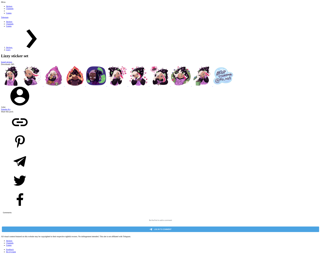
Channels (9, 9)
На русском (11, 252)
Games (9, 13)
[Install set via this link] (20, 131)
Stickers (9, 6)
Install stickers (6, 62)
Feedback (10, 249)
